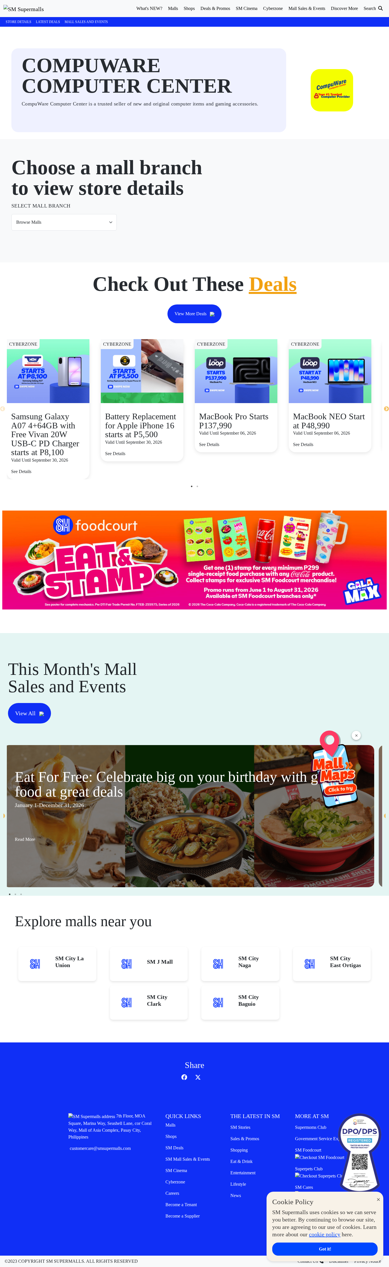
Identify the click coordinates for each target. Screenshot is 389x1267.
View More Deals (191, 313)
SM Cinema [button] (246, 8)
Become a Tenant (181, 1204)
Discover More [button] (344, 8)
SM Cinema (176, 1170)
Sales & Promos (244, 1138)
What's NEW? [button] (149, 8)
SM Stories (240, 1127)
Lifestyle (238, 1184)
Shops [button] (189, 8)
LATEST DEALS (48, 22)
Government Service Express (321, 1138)
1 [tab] (192, 486)
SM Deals (174, 1147)
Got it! (325, 1249)
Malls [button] (173, 8)
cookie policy (324, 1234)
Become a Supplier (182, 1216)
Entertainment (242, 1172)
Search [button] (370, 8)
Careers (172, 1193)
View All (26, 713)
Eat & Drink (241, 1161)
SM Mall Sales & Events (187, 1159)
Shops (171, 1136)
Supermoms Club (310, 1127)
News (235, 1195)
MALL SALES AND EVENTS (86, 22)
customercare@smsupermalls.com (100, 1148)
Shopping (239, 1150)
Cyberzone (175, 1181)
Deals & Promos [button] (215, 8)
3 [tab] (21, 894)
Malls (170, 1125)
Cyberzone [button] (273, 8)
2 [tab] (197, 486)
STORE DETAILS (18, 22)
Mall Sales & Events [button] (306, 8)
